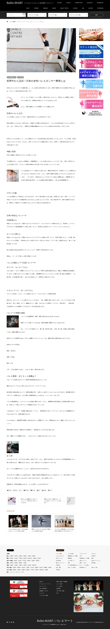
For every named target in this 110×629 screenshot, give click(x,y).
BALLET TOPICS (64, 8)
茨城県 (34, 558)
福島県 (33, 556)
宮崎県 (36, 569)
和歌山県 (34, 565)
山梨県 (33, 560)
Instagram (11, 622)
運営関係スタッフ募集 (84, 558)
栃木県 (39, 558)
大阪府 (20, 565)
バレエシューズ (83, 553)
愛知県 (20, 562)
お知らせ (41, 581)
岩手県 (16, 556)
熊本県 (27, 569)
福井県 (28, 560)
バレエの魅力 (71, 553)
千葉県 (20, 558)
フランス (12, 572)
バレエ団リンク (71, 560)
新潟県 (15, 560)
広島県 (27, 567)
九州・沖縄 (9, 569)
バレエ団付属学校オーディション (75, 565)
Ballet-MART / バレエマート (55, 620)
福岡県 (14, 569)
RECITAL (59, 2)
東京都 (24, 558)
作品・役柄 (58, 567)
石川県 (24, 560)
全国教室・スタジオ (43, 591)
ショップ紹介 (59, 586)
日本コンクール (59, 558)
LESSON (90, 8)
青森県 (11, 556)
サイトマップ (46, 624)
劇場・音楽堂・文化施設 (62, 581)
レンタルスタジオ (60, 556)
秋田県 (24, 556)
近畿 (8, 565)
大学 (81, 556)
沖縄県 (46, 569)
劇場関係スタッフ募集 (72, 556)
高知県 (49, 567)
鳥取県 (14, 567)
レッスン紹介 (59, 584)
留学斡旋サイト (83, 567)
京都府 (16, 565)
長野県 (37, 560)
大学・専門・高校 (60, 591)
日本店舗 (58, 565)
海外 (8, 572)
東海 (8, 562)
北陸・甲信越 (9, 560)
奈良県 (29, 565)
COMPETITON (78, 2)
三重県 (24, 562)
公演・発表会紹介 (43, 588)
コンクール (41, 593)
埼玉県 (16, 558)
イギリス (17, 572)
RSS (13, 622)
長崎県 (23, 569)
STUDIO (68, 2)
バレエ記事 (20, 77)
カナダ (22, 572)
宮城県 (20, 556)
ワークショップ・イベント (45, 584)
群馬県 (11, 558)
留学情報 (58, 588)
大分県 (32, 569)
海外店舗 (93, 562)
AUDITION (89, 2)
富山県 (19, 560)
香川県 (41, 567)
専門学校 (93, 556)
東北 (8, 556)
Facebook (9, 622)
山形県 (29, 556)
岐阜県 (11, 562)
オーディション (42, 586)
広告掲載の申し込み (54, 624)
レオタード (93, 553)
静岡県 (16, 562)
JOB (83, 8)
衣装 (69, 562)
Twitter (7, 622)
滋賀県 (11, 565)
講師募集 (70, 558)
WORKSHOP (100, 2)
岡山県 (23, 567)
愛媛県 (45, 567)
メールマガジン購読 (43, 595)
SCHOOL (75, 8)
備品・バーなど (83, 562)
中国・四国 (9, 567)
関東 (8, 558)
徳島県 (36, 567)
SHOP (27, 8)
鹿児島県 (41, 569)
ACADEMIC (58, 560)
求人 (57, 593)
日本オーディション (95, 560)
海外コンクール (83, 560)
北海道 (8, 553)
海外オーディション (60, 562)
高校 (92, 558)
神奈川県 (30, 558)
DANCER (58, 569)
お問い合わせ (63, 624)
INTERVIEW (100, 8)
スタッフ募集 (59, 553)
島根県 (18, 567)
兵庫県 (24, 565)
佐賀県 (18, 569)
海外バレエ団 (94, 567)
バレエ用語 (86, 565)
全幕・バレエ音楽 (72, 567)
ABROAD (45, 8)
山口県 (32, 567)
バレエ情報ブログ (11, 77)
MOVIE (54, 8)
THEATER (36, 8)
